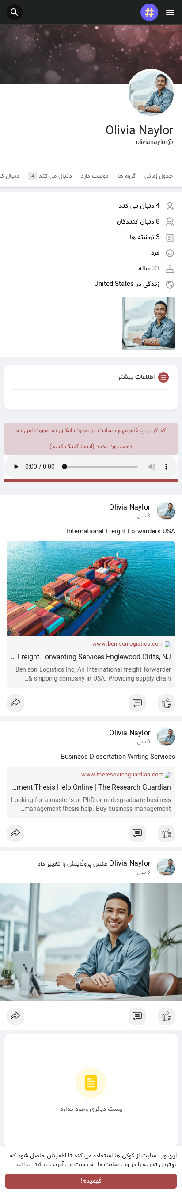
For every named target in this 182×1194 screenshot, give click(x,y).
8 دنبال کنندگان (138, 222)
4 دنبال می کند (139, 206)
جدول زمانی (158, 176)
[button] (15, 12)
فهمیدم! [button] (91, 1181)
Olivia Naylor (129, 508)
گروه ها (127, 176)
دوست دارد (95, 176)
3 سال (143, 516)
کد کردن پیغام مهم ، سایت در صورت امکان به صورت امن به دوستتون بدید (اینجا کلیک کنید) (91, 439)
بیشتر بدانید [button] (31, 1165)
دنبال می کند (51, 176)
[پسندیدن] (91, 705)
